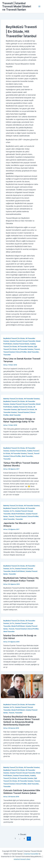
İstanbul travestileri (31, 854)
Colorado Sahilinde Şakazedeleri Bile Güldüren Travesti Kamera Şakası (21, 791)
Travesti (37, 349)
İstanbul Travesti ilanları (21, 344)
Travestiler (7, 355)
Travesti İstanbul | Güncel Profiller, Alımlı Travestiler (21, 352)
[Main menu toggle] (39, 6)
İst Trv (12, 511)
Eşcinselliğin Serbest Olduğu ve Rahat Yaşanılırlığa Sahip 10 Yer (19, 420)
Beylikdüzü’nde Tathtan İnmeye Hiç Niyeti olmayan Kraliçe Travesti (21, 579)
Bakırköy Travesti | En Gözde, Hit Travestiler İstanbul (21, 398)
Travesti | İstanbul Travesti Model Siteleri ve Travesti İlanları (16, 6)
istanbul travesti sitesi (22, 859)
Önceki (22, 834)
